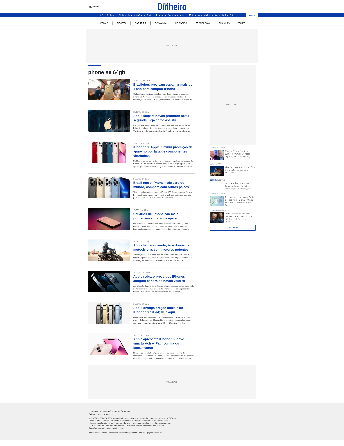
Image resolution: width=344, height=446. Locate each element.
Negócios (181, 23)
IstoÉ (100, 15)
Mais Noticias (233, 228)
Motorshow (194, 15)
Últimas (103, 23)
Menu (182, 15)
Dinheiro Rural (125, 15)
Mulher (207, 15)
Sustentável (220, 15)
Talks (241, 23)
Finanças (224, 23)
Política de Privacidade (98, 433)
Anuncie (251, 15)
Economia (161, 23)
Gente (149, 15)
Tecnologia (203, 23)
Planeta (160, 15)
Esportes (172, 15)
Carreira (140, 23)
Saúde (139, 15)
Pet (231, 15)
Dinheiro (111, 15)
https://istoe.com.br (97, 428)
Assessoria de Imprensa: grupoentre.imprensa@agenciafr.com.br (135, 433)
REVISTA (121, 23)
